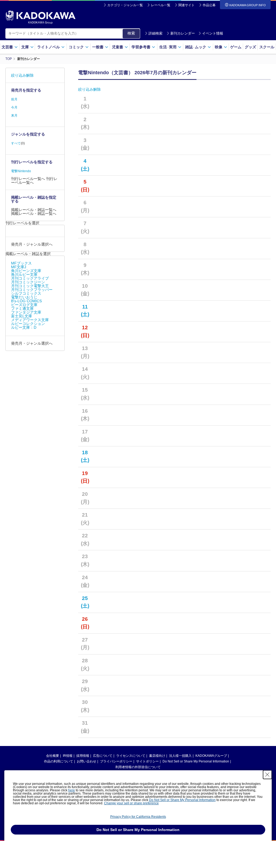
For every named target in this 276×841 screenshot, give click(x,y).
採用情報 (82, 756)
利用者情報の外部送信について (138, 767)
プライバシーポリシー (116, 761)
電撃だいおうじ (24, 297)
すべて (16, 143)
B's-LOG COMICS (26, 301)
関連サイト (186, 5)
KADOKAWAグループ (211, 756)
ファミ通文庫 (22, 308)
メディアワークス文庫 (30, 320)
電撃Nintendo (21, 171)
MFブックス (21, 263)
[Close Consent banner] (267, 774)
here (71, 790)
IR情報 (68, 756)
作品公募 (209, 5)
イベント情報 (212, 33)
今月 (14, 107)
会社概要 (52, 756)
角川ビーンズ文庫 (26, 271)
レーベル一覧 (160, 5)
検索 (131, 33)
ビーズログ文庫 (24, 305)
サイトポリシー (147, 761)
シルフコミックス (26, 293)
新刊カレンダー (182, 33)
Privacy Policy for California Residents (138, 817)
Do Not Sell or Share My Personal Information (196, 761)
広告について (102, 756)
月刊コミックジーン (28, 282)
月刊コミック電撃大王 (30, 286)
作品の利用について (58, 761)
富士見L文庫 (21, 316)
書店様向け (157, 756)
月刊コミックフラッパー (32, 289)
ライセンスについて (130, 756)
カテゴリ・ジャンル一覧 (125, 5)
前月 (14, 99)
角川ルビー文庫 (24, 274)
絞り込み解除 (89, 89)
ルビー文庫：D (23, 327)
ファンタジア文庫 (26, 312)
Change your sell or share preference (131, 803)
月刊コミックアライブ (30, 278)
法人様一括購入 (180, 756)
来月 (14, 115)
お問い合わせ (86, 761)
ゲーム (236, 47)
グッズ (250, 47)
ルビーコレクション (28, 323)
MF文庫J (18, 267)
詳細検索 (156, 33)
